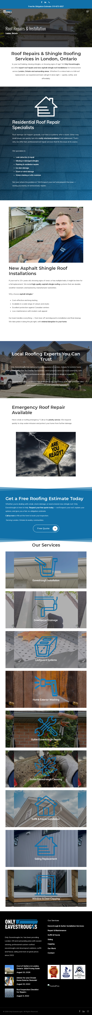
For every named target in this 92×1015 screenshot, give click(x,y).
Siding (50, 939)
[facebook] (41, 2)
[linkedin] (45, 2)
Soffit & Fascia (54, 935)
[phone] (49, 2)
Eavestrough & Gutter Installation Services (66, 926)
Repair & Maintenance (57, 930)
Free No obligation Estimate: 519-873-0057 (46, 6)
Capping (51, 944)
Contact (51, 953)
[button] (87, 11)
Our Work (52, 948)
